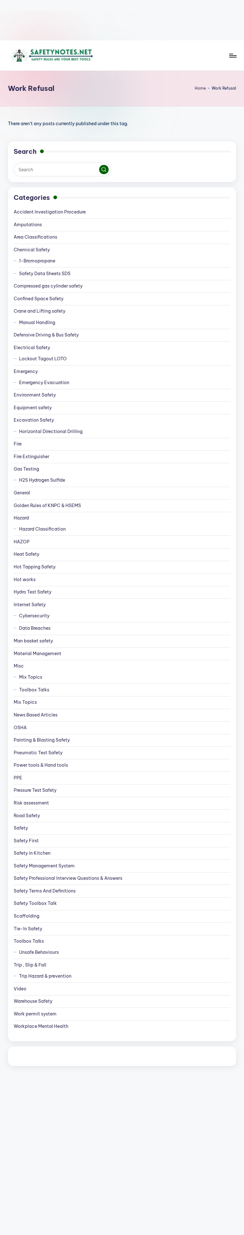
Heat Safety (26, 554)
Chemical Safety (32, 250)
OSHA (20, 727)
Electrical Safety (32, 347)
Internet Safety (30, 604)
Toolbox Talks (34, 690)
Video (20, 989)
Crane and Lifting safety (39, 311)
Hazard (21, 518)
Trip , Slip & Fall (30, 965)
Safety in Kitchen (32, 853)
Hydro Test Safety (32, 592)
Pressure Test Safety (35, 790)
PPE (18, 778)
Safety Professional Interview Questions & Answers (68, 878)
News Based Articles (36, 715)
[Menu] (232, 56)
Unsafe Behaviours (39, 952)
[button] (104, 169)
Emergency (26, 371)
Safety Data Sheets (45, 273)
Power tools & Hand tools (41, 765)
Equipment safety (33, 408)
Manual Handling (37, 322)
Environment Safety (35, 395)
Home (200, 88)
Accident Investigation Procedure (50, 212)
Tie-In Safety (28, 929)
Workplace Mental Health (41, 1026)
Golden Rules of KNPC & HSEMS (47, 505)
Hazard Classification (42, 529)
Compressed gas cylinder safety (48, 286)
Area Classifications (35, 237)
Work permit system (35, 1014)
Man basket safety (33, 641)
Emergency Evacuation (44, 382)
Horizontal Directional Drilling (51, 431)
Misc (19, 666)
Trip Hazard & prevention (45, 976)
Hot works (25, 579)
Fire (18, 444)
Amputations (28, 224)
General (22, 493)
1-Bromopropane (37, 261)
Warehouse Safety (33, 1001)
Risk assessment (31, 803)
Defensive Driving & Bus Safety (46, 335)
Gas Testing (26, 469)
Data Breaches (35, 628)
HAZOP (22, 542)
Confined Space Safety (39, 299)
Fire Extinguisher (31, 456)
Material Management (37, 653)
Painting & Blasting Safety (42, 740)
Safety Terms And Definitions (45, 891)
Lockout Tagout (43, 359)
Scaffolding (26, 916)
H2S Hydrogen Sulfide (42, 480)
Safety (21, 828)
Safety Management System (44, 866)
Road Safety (27, 815)
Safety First (26, 841)
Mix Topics (30, 677)
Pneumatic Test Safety (38, 753)
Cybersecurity (34, 616)
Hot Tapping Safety (35, 567)
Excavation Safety (34, 420)
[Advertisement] (122, 20)
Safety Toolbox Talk (35, 903)
